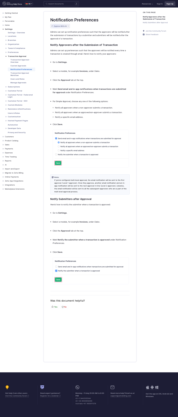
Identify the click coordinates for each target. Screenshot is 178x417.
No (65, 307)
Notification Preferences (21, 69)
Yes (55, 307)
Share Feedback (151, 34)
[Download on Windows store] (157, 389)
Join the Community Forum (155, 31)
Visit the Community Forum (16, 396)
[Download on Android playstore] (148, 389)
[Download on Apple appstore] (152, 389)
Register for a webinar (49, 396)
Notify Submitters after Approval (155, 22)
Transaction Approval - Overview (20, 61)
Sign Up (170, 4)
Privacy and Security (17, 132)
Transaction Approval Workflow (19, 74)
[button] (27, 4)
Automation (13, 125)
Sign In (160, 4)
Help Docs (17, 4)
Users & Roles (14, 113)
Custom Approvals (18, 66)
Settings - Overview (16, 33)
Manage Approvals (18, 83)
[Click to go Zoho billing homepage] (8, 4)
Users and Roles (17, 79)
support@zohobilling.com (121, 396)
